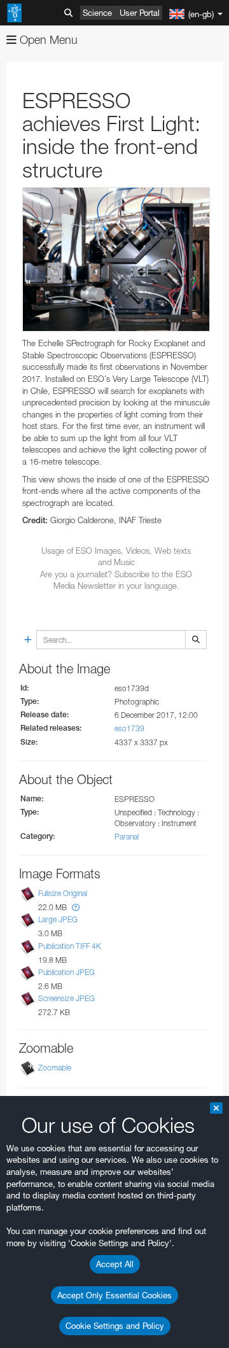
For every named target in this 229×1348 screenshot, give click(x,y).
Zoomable (54, 1067)
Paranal (126, 836)
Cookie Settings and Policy (115, 1326)
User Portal (140, 13)
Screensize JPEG (66, 998)
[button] (76, 907)
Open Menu (47, 39)
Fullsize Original (62, 893)
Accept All (115, 1264)
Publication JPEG (66, 972)
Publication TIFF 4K (69, 946)
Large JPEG (58, 920)
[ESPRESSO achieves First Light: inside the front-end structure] (116, 259)
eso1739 (129, 728)
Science (97, 13)
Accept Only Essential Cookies (114, 1295)
